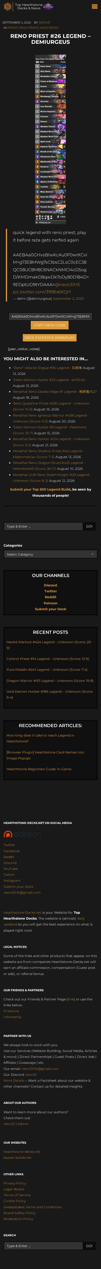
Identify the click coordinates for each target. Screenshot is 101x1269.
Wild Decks (49, 27)
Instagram (12, 880)
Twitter (50, 591)
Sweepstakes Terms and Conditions (33, 1207)
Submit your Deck (50, 609)
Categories (13, 545)
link (71, 999)
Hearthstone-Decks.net (22, 912)
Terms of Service (17, 1195)
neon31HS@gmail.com (22, 892)
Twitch (9, 874)
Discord (50, 585)
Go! (89, 526)
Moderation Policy (18, 1219)
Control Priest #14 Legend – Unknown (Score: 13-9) (48, 659)
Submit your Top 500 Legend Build (40, 489)
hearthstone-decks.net (22, 1152)
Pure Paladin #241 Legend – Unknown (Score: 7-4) (47, 669)
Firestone (11, 1011)
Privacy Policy (15, 1183)
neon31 (44, 22)
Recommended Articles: (50, 725)
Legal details (14, 1189)
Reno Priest (29, 27)
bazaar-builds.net (17, 1157)
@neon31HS (67, 284)
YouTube (11, 869)
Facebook (11, 851)
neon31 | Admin (16, 1124)
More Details (14, 1080)
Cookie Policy (15, 1201)
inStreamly (12, 1017)
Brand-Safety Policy (19, 1213)
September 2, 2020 (68, 298)
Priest (13, 27)
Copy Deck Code (49, 325)
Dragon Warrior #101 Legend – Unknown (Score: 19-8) (50, 681)
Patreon (51, 603)
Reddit (50, 597)
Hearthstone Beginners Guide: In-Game (39, 769)
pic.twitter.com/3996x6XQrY (42, 291)
